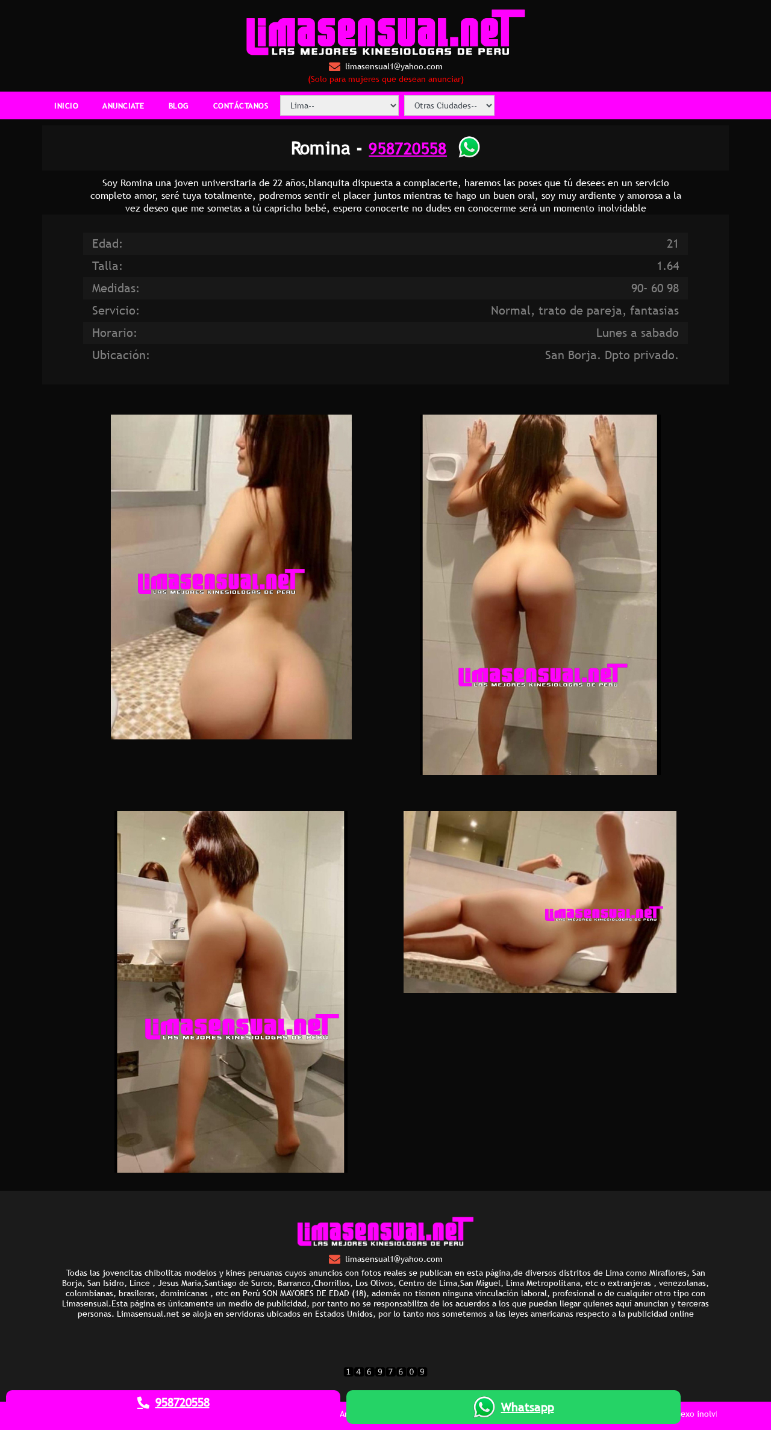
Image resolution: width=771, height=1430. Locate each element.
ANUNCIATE (123, 105)
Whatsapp (527, 1407)
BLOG (179, 105)
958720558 (408, 147)
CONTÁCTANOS (241, 105)
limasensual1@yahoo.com (394, 66)
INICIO (66, 105)
